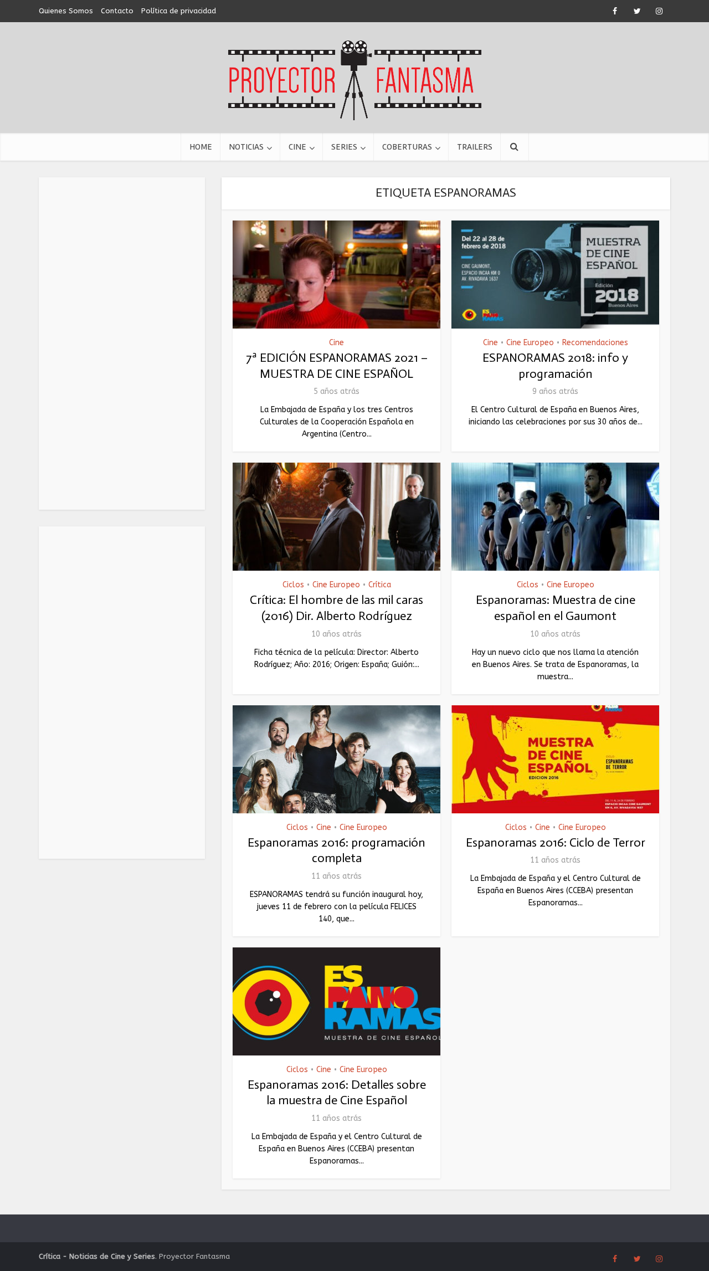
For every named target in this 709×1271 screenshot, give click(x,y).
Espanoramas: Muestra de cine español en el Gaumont (555, 607)
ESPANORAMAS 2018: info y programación (555, 365)
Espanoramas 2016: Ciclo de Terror (555, 842)
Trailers (474, 146)
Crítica (379, 585)
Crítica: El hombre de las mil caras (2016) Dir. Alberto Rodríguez (336, 607)
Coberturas (407, 146)
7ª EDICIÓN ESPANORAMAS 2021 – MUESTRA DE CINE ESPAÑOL (337, 365)
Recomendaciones (595, 342)
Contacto (117, 11)
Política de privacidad (178, 11)
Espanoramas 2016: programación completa (336, 850)
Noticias (246, 146)
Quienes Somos (66, 11)
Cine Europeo (530, 342)
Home (200, 146)
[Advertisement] (122, 343)
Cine (297, 146)
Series (344, 146)
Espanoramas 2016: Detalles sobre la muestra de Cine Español (337, 1092)
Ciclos (293, 585)
